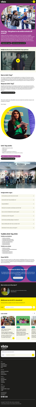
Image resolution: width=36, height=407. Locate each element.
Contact (2, 387)
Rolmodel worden (18, 403)
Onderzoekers (4, 364)
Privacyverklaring (13, 403)
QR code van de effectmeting (7, 241)
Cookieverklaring (3, 403)
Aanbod (2, 378)
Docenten (3, 363)
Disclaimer (8, 403)
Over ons (3, 386)
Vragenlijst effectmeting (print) (7, 239)
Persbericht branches (6, 244)
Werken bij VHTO (5, 371)
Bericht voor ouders (5, 250)
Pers (2, 367)
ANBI (2, 390)
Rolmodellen (4, 366)
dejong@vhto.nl (13, 291)
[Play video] (18, 60)
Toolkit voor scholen (6, 248)
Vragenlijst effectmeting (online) (8, 240)
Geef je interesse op (18, 277)
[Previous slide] (33, 313)
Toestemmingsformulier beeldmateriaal (9, 249)
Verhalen (3, 382)
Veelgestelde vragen (6, 43)
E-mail (2, 307)
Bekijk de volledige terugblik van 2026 (10, 156)
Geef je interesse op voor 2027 (18, 43)
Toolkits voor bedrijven (6, 236)
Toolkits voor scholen (6, 246)
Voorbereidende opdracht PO (7, 251)
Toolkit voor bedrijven (6, 238)
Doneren (3, 372)
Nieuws (2, 380)
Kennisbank (3, 379)
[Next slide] (34, 313)
